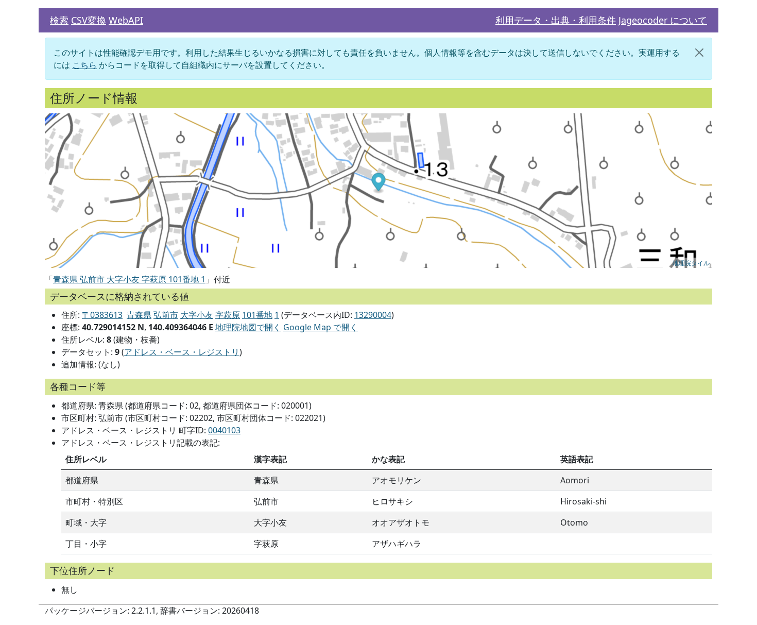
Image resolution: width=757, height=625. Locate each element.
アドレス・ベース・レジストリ (181, 352)
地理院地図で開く (248, 327)
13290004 (372, 314)
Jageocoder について (662, 20)
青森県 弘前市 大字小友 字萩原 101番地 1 (129, 279)
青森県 (139, 314)
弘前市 (165, 314)
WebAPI (126, 20)
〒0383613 (102, 314)
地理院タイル (691, 262)
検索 (59, 20)
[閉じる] (699, 52)
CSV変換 (88, 20)
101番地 (257, 314)
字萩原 (227, 314)
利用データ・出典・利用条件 (555, 20)
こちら (84, 65)
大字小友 (196, 314)
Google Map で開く (320, 327)
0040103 (224, 430)
